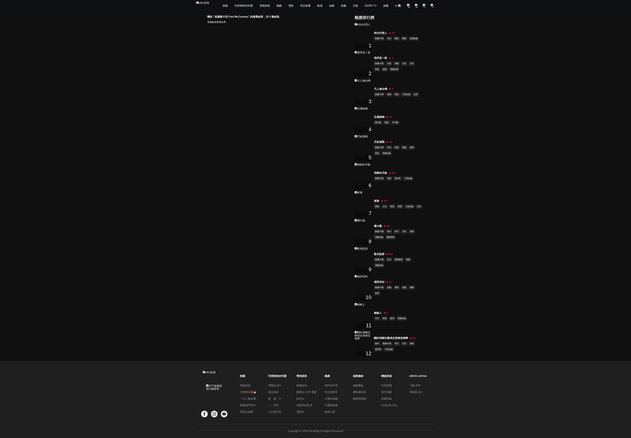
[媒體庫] (417, 6)
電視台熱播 (246, 411)
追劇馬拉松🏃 (304, 405)
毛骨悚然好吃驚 (277, 376)
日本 (412, 63)
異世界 (398, 178)
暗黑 (412, 147)
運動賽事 (399, 259)
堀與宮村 (379, 282)
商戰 (400, 206)
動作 (377, 343)
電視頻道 (245, 385)
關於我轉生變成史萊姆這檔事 (391, 338)
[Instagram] (214, 414)
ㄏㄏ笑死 (273, 405)
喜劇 (397, 63)
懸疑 (397, 38)
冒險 (389, 94)
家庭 (377, 69)
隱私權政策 (359, 392)
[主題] (433, 6)
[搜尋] (409, 6)
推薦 (242, 376)
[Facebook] (204, 414)
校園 (385, 69)
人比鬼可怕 (274, 411)
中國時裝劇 (331, 405)
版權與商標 (359, 398)
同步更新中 (331, 392)
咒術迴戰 (379, 142)
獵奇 (392, 318)
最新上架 (330, 411)
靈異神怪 (391, 237)
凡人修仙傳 (380, 88)
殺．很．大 (274, 398)
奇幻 (389, 38)
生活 (404, 63)
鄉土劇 (378, 122)
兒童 (389, 63)
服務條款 (358, 385)
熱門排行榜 (331, 385)
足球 (389, 259)
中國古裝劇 (331, 398)
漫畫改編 (394, 69)
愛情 (377, 206)
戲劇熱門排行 (248, 405)
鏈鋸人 (378, 312)
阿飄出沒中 (274, 385)
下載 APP (415, 385)
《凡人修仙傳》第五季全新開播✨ (250, 398)
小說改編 (406, 94)
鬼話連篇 (273, 392)
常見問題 (386, 385)
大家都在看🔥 (248, 392)
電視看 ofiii (415, 392)
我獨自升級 (380, 172)
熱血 (397, 94)
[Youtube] (224, 414)
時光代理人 (380, 33)
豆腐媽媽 (379, 117)
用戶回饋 (386, 392)
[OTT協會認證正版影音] (214, 394)
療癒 (404, 38)
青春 (377, 293)
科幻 (397, 231)
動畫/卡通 (379, 38)
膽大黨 (378, 226)
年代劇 (395, 122)
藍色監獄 (379, 254)
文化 (385, 206)
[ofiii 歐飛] (204, 5)
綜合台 (300, 398)
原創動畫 (414, 38)
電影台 (300, 411)
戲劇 (327, 376)
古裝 (419, 206)
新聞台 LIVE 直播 (306, 392)
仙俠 (416, 94)
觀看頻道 (301, 385)
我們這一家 (380, 58)
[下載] (425, 6)
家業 (376, 201)
